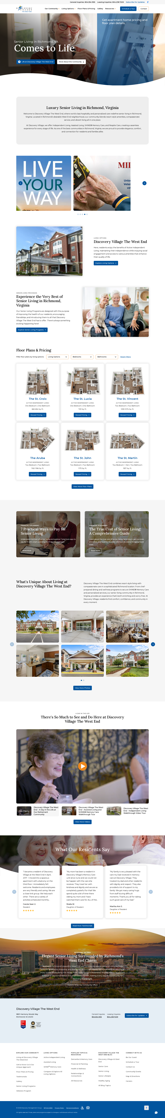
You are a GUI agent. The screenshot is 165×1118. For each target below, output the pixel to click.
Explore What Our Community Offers (83, 985)
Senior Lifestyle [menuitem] (104, 1076)
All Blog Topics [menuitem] (104, 1085)
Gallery (100, 9)
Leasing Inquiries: (110, 2)
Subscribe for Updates (135, 2)
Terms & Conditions (72, 1108)
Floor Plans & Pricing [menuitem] (24, 1072)
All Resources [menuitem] (76, 1081)
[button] (21, 183)
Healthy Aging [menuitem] (104, 1081)
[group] (82, 183)
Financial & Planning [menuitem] (79, 1064)
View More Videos (82, 822)
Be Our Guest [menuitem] (131, 1057)
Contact (144, 9)
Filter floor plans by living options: (30, 357)
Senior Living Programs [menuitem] (25, 1086)
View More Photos (82, 688)
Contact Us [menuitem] (130, 1067)
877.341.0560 (48, 1108)
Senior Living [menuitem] (103, 1071)
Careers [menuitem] (129, 1081)
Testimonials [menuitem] (21, 1077)
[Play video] (82, 766)
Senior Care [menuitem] (103, 1066)
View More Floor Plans (82, 487)
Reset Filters (125, 357)
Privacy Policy (59, 1108)
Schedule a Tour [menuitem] (132, 1062)
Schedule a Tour (128, 9)
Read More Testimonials (82, 926)
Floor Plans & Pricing (86, 9)
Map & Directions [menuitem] (133, 1076)
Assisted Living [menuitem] (50, 1062)
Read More (26, 551)
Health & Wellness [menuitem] (78, 1069)
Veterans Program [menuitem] (23, 1091)
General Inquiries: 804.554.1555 (82, 2)
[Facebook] (146, 1108)
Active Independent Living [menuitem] (54, 1057)
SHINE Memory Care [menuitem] (52, 1067)
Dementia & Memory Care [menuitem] (81, 1059)
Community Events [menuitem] (133, 1072)
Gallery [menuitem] (19, 1081)
